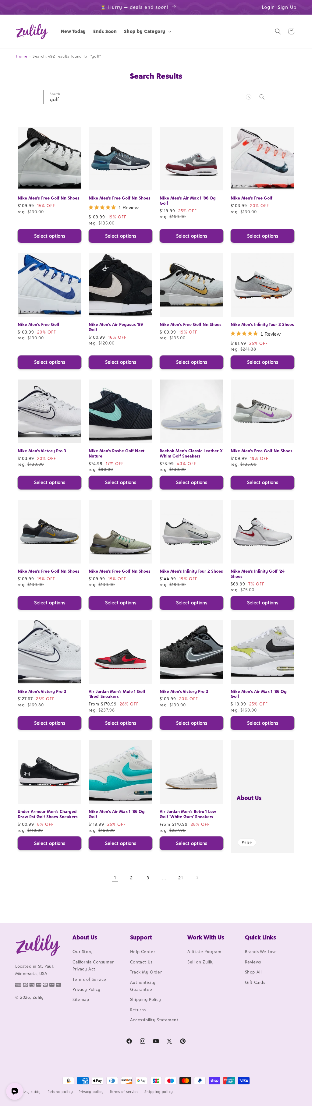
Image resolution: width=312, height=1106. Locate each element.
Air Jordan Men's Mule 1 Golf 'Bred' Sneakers (117, 694)
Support (141, 937)
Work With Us (205, 937)
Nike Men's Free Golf (251, 198)
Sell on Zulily (200, 961)
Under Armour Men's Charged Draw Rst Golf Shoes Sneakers (48, 814)
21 (180, 877)
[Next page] (197, 877)
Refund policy (60, 1092)
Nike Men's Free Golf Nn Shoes (49, 198)
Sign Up (287, 7)
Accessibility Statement (154, 1019)
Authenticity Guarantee (143, 986)
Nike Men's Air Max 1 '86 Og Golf (188, 201)
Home (21, 56)
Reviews (253, 961)
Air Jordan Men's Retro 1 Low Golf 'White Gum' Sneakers (188, 814)
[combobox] (156, 97)
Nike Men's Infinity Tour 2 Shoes (262, 324)
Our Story (83, 951)
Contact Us (141, 961)
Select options (49, 236)
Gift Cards (255, 982)
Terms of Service (89, 979)
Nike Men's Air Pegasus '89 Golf (116, 327)
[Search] (262, 97)
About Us (249, 797)
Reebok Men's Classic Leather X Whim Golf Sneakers (191, 453)
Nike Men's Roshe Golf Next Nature (116, 453)
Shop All (253, 972)
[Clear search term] (248, 97)
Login (268, 7)
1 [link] (115, 878)
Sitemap (81, 999)
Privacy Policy (86, 989)
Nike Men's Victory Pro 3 (42, 450)
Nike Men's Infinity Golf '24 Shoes (258, 574)
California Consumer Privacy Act (93, 965)
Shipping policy (158, 1092)
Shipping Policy (145, 999)
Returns (138, 1009)
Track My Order (146, 972)
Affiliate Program (204, 951)
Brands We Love (261, 951)
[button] (147, 31)
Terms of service (124, 1092)
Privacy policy (91, 1092)
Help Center (142, 951)
